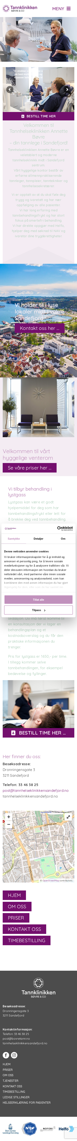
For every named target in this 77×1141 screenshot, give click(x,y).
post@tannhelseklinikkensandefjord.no (36, 790)
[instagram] (14, 1055)
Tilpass (36, 610)
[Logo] (20, 6)
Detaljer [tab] (39, 538)
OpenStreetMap (51, 880)
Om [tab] (63, 538)
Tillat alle (38, 599)
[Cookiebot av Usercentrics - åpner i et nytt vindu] (57, 528)
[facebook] (6, 1055)
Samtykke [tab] (14, 538)
